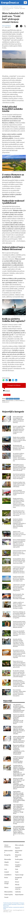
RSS (23, 904)
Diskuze (7, 391)
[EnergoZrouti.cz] (10, 2)
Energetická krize (18, 878)
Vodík (16, 872)
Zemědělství (7, 875)
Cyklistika (18, 892)
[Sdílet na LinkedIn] (16, 380)
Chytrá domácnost (7, 846)
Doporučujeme (19, 895)
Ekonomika (7, 859)
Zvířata (6, 865)
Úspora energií (19, 875)
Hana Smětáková (6, 26)
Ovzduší (6, 872)
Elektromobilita (8, 851)
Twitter (19, 904)
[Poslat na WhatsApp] (17, 26)
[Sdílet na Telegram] (13, 380)
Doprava (17, 848)
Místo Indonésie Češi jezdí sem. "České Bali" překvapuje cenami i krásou (13, 8)
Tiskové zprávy (8, 895)
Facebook (14, 904)
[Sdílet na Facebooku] (21, 26)
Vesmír (6, 897)
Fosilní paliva (19, 859)
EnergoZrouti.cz (6, 7)
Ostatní (17, 862)
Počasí (6, 878)
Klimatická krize (18, 856)
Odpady (6, 862)
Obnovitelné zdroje (18, 851)
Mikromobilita (8, 892)
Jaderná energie (6, 883)
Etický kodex (15, 903)
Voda (16, 869)
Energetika (7, 855)
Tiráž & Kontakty (7, 903)
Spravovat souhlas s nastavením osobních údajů (13, 908)
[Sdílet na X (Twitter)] (25, 26)
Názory (6, 887)
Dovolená (11, 398)
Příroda (17, 885)
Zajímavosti (16, 398)
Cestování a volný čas (18, 888)
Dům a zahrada (14, 7)
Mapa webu (6, 906)
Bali (7, 398)
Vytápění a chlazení (18, 866)
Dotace (17, 882)
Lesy (5, 869)
